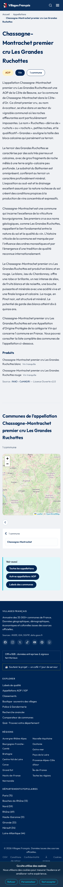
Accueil (6, 14)
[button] (7, 458)
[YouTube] (34, 642)
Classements (9, 696)
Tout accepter (48, 881)
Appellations (19, 14)
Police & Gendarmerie (14, 706)
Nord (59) (7, 806)
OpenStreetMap (52, 513)
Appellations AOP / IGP (15, 690)
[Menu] (58, 5)
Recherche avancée (13, 712)
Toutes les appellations (21, 568)
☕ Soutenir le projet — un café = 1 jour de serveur (31, 667)
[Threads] (49, 642)
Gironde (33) (9, 822)
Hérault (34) (8, 827)
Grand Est (7, 770)
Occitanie (37, 744)
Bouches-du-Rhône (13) (15, 800)
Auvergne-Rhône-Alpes (14, 738)
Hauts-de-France (11, 775)
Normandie (8, 780)
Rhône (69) (8, 811)
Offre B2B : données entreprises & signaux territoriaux (27, 655)
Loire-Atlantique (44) (13, 833)
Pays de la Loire (41, 754)
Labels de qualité (11, 685)
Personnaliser (28, 881)
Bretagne (7, 753)
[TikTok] (27, 642)
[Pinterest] (42, 642)
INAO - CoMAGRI (21, 381)
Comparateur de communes (17, 717)
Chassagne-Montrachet (19, 541)
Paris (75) (7, 795)
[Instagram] (12, 642)
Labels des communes (21, 584)
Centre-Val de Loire (12, 759)
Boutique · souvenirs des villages (19, 701)
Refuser (11, 881)
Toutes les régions (42, 775)
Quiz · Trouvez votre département (20, 723)
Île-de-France (40, 770)
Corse (5, 764)
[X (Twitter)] (20, 642)
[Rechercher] (50, 5)
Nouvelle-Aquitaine (42, 738)
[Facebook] (5, 642)
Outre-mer (38, 749)
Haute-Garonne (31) (13, 817)
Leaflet (39, 513)
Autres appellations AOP (22, 576)
